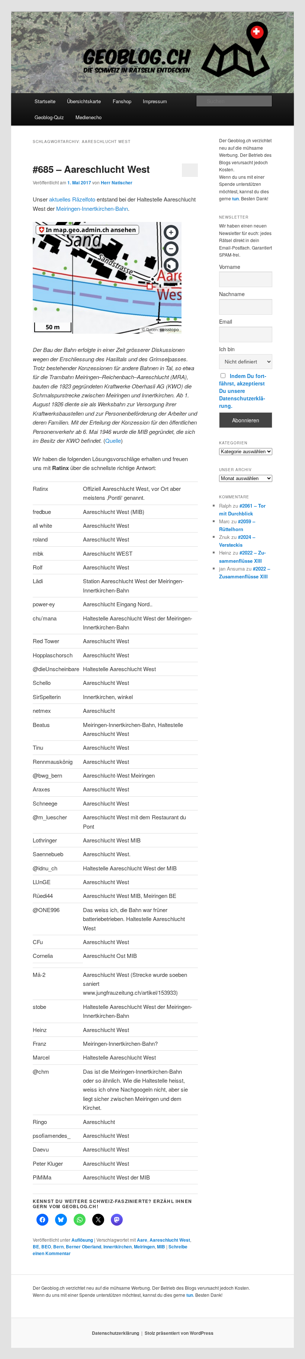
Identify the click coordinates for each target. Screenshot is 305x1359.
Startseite (45, 101)
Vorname (229, 266)
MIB (161, 1246)
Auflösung (82, 1239)
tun (235, 198)
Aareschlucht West (170, 1239)
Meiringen (144, 1246)
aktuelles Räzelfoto (72, 199)
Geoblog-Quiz (49, 117)
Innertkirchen (117, 1246)
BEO (46, 1246)
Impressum (155, 101)
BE (36, 1246)
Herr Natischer (116, 182)
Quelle (113, 440)
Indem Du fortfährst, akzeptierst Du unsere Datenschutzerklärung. (242, 390)
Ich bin (227, 349)
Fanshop (122, 101)
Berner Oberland (83, 1246)
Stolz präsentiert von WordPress (179, 1333)
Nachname (232, 294)
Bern (58, 1246)
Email (225, 321)
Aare (142, 1239)
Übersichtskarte (84, 101)
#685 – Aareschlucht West (91, 169)
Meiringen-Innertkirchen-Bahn (92, 208)
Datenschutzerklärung (115, 1333)
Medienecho (89, 117)
